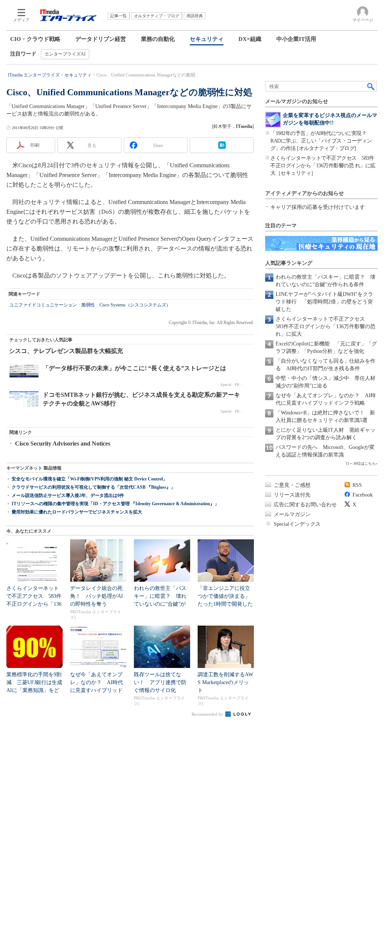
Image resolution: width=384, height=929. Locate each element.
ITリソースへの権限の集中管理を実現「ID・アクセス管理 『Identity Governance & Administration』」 (115, 503)
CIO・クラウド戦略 (35, 39)
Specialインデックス (297, 524)
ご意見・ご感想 (292, 485)
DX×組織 (249, 39)
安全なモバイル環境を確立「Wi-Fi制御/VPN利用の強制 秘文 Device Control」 (89, 479)
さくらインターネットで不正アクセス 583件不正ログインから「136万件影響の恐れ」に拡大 (325, 326)
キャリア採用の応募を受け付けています (317, 207)
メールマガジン (292, 514)
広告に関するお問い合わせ (305, 504)
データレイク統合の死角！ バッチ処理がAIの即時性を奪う (96, 596)
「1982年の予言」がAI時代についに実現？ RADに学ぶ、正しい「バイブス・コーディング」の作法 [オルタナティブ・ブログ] (321, 141)
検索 (371, 86)
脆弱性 (88, 305)
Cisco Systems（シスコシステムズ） (135, 305)
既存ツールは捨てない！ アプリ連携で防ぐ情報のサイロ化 (160, 682)
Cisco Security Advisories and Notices (62, 443)
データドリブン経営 (100, 39)
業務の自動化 (158, 39)
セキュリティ (207, 39)
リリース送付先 (292, 495)
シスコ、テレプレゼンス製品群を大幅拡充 (66, 351)
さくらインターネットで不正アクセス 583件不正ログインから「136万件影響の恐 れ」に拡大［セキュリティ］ (322, 165)
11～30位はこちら (361, 463)
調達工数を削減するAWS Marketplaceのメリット (225, 682)
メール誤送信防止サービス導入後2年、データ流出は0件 (68, 495)
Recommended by (208, 714)
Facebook (362, 495)
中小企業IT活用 (296, 39)
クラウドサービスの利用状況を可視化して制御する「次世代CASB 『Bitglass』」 (93, 487)
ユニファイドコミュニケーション (43, 305)
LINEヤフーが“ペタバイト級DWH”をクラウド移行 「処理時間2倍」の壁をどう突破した (324, 301)
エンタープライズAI (65, 54)
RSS (357, 485)
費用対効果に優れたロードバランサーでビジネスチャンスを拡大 (77, 512)
